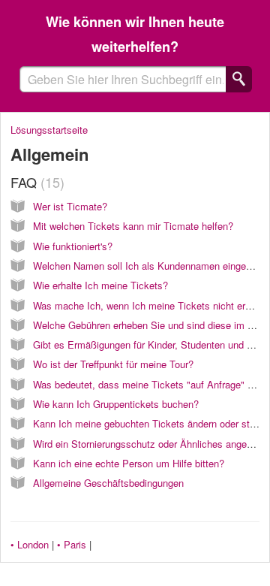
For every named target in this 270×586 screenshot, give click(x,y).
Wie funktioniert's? (72, 246)
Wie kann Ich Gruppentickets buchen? (116, 404)
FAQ (35, 182)
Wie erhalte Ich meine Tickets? (100, 285)
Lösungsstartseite (49, 129)
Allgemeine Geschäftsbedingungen (108, 483)
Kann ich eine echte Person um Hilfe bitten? (128, 463)
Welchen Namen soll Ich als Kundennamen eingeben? (150, 265)
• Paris (71, 544)
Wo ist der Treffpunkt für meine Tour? (113, 364)
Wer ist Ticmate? (70, 206)
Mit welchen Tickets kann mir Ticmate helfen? (133, 226)
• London (29, 544)
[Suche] (239, 79)
